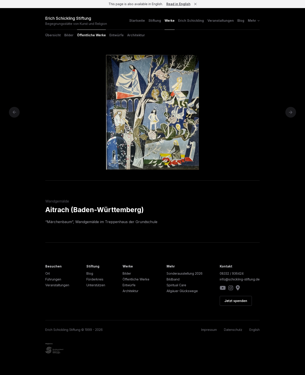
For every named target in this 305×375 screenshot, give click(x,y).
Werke (170, 20)
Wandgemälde (57, 201)
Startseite (137, 20)
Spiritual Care (176, 285)
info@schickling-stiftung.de (240, 279)
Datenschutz (233, 330)
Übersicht (53, 35)
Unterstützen (95, 285)
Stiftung (154, 20)
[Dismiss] (195, 4)
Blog (240, 20)
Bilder (68, 35)
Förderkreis (94, 279)
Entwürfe (116, 35)
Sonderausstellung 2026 (185, 273)
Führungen (53, 279)
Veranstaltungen (220, 20)
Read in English (178, 4)
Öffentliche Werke (91, 35)
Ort (47, 273)
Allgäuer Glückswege (182, 291)
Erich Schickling (191, 20)
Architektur (136, 35)
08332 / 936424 (232, 273)
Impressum (209, 330)
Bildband (173, 279)
